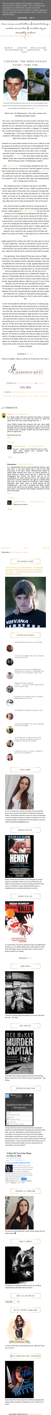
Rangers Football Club (29, 211)
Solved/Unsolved (14, 50)
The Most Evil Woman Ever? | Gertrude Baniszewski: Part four (29, 697)
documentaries (44, 171)
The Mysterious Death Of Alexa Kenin (28, 642)
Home (26, 548)
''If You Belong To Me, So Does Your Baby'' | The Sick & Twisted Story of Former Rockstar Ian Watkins (28, 739)
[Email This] (21, 387)
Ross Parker (18, 156)
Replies (12, 442)
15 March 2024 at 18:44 (25, 464)
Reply (9, 438)
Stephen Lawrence (12, 166)
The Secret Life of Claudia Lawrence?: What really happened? (29, 752)
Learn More (22, 18)
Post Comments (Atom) (19, 552)
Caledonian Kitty (19, 446)
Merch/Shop (34, 50)
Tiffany (9, 414)
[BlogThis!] (23, 387)
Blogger (29, 958)
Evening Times (38, 108)
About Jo (8, 48)
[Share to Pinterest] (30, 387)
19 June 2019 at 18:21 (36, 446)
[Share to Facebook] (27, 387)
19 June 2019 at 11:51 (20, 414)
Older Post (45, 548)
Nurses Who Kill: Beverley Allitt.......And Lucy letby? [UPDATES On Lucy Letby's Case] (29, 684)
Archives (22, 48)
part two (29, 354)
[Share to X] (25, 387)
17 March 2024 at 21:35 (37, 502)
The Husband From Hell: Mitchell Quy (29, 710)
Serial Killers (38, 48)
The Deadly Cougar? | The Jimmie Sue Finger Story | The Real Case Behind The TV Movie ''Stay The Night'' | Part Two (29, 671)
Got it (32, 18)
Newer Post (5, 548)
